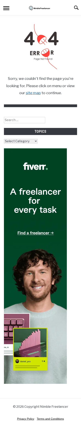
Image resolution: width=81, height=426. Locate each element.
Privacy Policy (25, 418)
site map (33, 93)
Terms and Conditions (50, 418)
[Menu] (6, 9)
